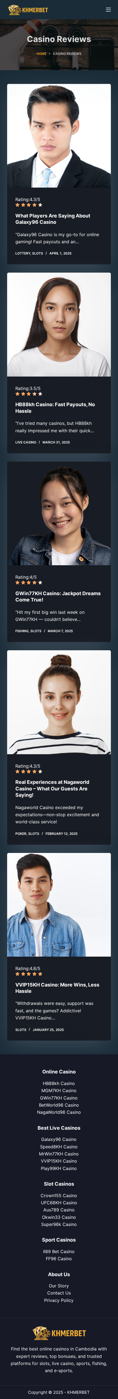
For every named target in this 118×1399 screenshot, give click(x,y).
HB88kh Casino (59, 1083)
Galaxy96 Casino (59, 1139)
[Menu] (108, 9)
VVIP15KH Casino (59, 1161)
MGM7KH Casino (59, 1090)
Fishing (22, 631)
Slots (37, 253)
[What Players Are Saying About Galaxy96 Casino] (59, 136)
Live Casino (25, 442)
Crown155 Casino (59, 1195)
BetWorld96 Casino (59, 1105)
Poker (20, 834)
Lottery (22, 253)
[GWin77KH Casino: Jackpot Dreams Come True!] (59, 513)
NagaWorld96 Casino (59, 1112)
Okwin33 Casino (59, 1217)
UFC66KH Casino (59, 1202)
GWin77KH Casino (59, 1098)
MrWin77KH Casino (59, 1154)
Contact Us (59, 1293)
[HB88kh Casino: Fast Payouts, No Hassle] (59, 324)
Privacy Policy (59, 1300)
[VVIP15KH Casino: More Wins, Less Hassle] (59, 905)
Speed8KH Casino (59, 1146)
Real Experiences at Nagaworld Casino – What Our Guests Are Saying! (52, 788)
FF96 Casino (59, 1258)
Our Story (59, 1285)
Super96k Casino (59, 1224)
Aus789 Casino (59, 1210)
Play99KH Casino (59, 1168)
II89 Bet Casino (59, 1251)
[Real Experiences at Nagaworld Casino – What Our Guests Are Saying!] (59, 702)
